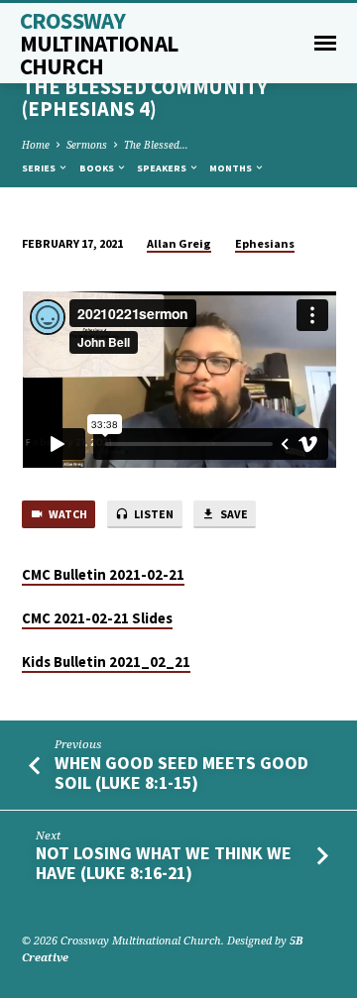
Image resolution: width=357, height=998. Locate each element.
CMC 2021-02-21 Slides (97, 618)
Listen (153, 513)
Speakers (162, 168)
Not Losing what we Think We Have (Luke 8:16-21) (164, 862)
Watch (67, 513)
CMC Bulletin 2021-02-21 (103, 575)
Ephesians (265, 243)
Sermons (86, 145)
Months (231, 168)
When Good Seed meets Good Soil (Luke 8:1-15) (181, 772)
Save (233, 513)
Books (97, 168)
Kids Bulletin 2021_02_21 (106, 662)
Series (40, 168)
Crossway (99, 43)
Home (36, 145)
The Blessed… (156, 145)
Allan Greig (179, 243)
